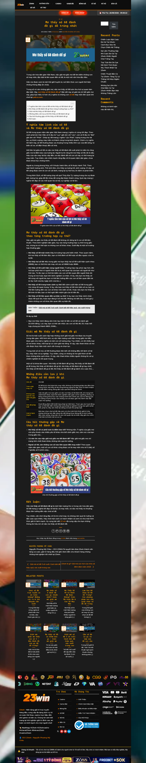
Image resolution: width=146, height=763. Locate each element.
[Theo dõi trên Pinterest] (61, 731)
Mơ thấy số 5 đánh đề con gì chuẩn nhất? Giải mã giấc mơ (52, 594)
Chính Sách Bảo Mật (86, 704)
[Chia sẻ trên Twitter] (57, 531)
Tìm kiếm (104, 20)
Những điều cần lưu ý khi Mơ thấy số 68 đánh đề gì (49, 114)
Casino (58, 4)
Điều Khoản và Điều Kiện (87, 709)
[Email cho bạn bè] (60, 531)
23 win (63, 521)
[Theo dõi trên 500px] (69, 731)
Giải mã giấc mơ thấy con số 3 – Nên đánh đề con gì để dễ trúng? (34, 640)
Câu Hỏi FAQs (83, 718)
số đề (72, 95)
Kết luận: (32, 119)
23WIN (31, 4)
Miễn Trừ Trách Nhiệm (86, 713)
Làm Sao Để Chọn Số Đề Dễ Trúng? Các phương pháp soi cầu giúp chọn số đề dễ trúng (87, 597)
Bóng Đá (82, 4)
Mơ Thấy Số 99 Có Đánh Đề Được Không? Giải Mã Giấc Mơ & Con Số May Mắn (69, 597)
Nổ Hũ (103, 4)
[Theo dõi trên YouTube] (65, 731)
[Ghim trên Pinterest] (64, 531)
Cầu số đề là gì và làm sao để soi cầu (87, 637)
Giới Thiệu (82, 699)
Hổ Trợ (43, 8)
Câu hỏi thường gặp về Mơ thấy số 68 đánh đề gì (48, 116)
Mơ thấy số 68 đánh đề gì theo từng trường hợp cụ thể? (51, 109)
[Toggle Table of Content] (71, 103)
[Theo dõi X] (58, 731)
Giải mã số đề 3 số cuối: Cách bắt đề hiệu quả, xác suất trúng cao (69, 640)
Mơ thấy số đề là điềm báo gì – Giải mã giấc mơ (51, 637)
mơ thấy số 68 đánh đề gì (49, 92)
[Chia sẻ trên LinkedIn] (68, 531)
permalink (80, 538)
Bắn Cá (114, 4)
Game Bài (70, 4)
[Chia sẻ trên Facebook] (53, 531)
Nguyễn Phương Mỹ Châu (71, 32)
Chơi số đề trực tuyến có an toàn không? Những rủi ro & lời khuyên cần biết (33, 597)
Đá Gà (32, 8)
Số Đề (93, 4)
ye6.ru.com (38, 97)
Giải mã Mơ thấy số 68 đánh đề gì (42, 111)
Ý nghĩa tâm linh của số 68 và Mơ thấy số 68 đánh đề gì (51, 106)
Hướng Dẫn (44, 3)
